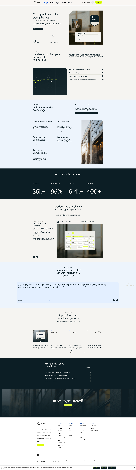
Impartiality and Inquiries (75, 454)
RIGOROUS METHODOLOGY (87, 221)
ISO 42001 (60, 430)
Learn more (34, 350)
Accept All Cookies (112, 467)
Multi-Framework (61, 443)
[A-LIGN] (37, 2)
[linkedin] (38, 455)
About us (70, 425)
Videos (81, 435)
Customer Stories (83, 425)
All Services (60, 447)
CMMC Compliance (93, 428)
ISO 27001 (60, 428)
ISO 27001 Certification (94, 426)
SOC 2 (59, 426)
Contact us (78, 113)
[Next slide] (117, 300)
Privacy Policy (60, 454)
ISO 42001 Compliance (94, 430)
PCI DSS (59, 438)
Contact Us (71, 437)
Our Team (70, 432)
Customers (63, 2)
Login (83, 2)
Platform (52, 2)
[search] (92, 2)
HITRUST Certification (94, 432)
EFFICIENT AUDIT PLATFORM (64, 221)
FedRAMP (60, 435)
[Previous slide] (114, 300)
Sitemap (91, 454)
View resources (67, 324)
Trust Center (71, 435)
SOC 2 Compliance (93, 425)
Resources (69, 2)
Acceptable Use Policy (84, 454)
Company (57, 2)
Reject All (104, 467)
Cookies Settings (96, 467)
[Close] (134, 468)
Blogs (81, 432)
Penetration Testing (61, 437)
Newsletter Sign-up (83, 439)
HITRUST (59, 433)
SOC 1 (59, 425)
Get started (71, 59)
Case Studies (82, 434)
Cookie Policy (67, 454)
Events (81, 437)
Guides (92, 423)
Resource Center (83, 430)
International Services (62, 442)
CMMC (59, 432)
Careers (88, 2)
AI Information (96, 454)
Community (71, 433)
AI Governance (60, 445)
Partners (70, 426)
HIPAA (59, 440)
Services (46, 2)
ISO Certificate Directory (52, 454)
